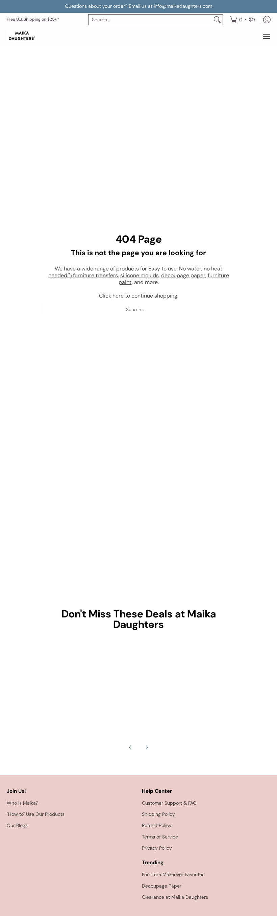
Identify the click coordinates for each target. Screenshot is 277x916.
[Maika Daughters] (22, 36)
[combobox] (150, 20)
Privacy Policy (157, 848)
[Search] (217, 20)
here (118, 295)
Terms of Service (160, 837)
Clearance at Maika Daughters (175, 897)
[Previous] (130, 747)
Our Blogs (17, 825)
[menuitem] (242, 19)
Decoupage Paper (161, 886)
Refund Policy (157, 825)
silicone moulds (139, 275)
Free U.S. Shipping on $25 (30, 19)
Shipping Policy (158, 814)
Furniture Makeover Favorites (173, 874)
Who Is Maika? (22, 803)
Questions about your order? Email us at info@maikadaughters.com (138, 6)
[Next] (146, 747)
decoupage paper (183, 275)
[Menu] (266, 36)
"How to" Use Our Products (36, 814)
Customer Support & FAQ (169, 803)
